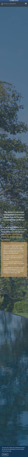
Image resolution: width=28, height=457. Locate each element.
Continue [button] (5, 454)
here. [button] (10, 451)
